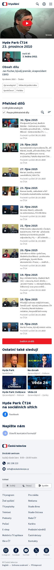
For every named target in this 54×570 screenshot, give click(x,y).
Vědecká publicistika (28, 85)
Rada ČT (32, 518)
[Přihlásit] (44, 4)
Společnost (8, 90)
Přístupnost (36, 565)
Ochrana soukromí (20, 565)
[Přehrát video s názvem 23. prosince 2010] (27, 23)
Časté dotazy (34, 535)
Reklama (32, 500)
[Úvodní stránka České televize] (14, 446)
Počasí (5, 523)
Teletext (6, 512)
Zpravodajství (9, 85)
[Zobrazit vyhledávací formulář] (37, 4)
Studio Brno (34, 506)
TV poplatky (8, 506)
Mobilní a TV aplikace (12, 535)
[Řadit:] (49, 112)
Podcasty (6, 518)
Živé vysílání (8, 500)
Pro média (33, 495)
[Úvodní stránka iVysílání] (10, 4)
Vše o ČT (6, 541)
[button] (27, 23)
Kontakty (33, 541)
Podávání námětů (37, 529)
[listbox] (27, 485)
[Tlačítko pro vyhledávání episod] (42, 112)
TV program (8, 495)
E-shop (5, 529)
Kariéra (31, 523)
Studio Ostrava (35, 512)
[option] (11, 486)
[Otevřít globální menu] (50, 4)
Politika (20, 90)
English (5, 565)
